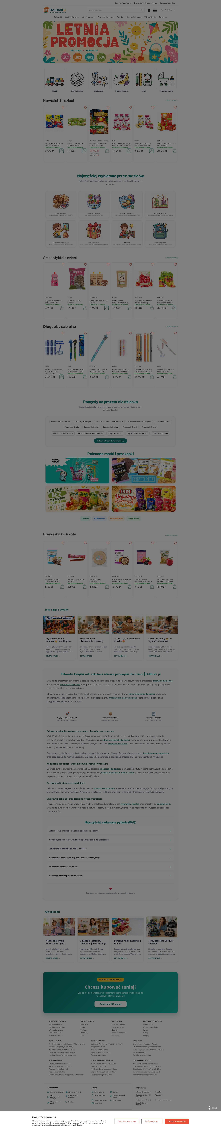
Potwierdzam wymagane (127, 1121)
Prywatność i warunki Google (72, 1125)
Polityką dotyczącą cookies (84, 1121)
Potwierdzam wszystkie (177, 1121)
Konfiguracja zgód (151, 1121)
